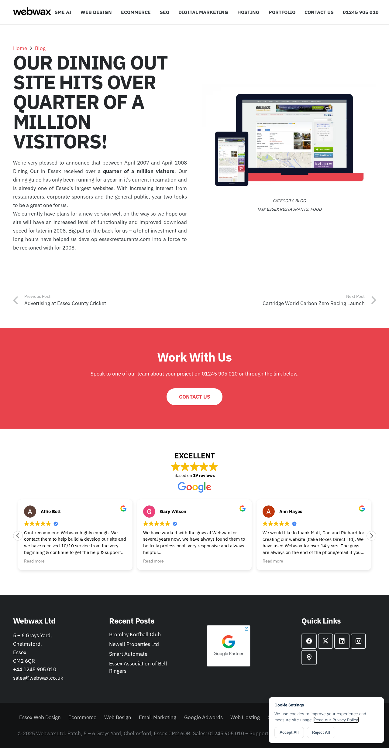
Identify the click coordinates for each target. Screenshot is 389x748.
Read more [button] (34, 561)
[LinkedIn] (341, 641)
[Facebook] (309, 641)
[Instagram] (358, 641)
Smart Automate (128, 654)
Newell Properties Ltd (134, 644)
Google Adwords (203, 717)
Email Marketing (157, 717)
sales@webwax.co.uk (38, 678)
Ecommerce (82, 717)
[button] (231, 12)
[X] (325, 641)
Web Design (117, 717)
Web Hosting (245, 717)
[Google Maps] (309, 657)
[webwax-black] (32, 12)
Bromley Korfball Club (135, 634)
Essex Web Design (40, 717)
